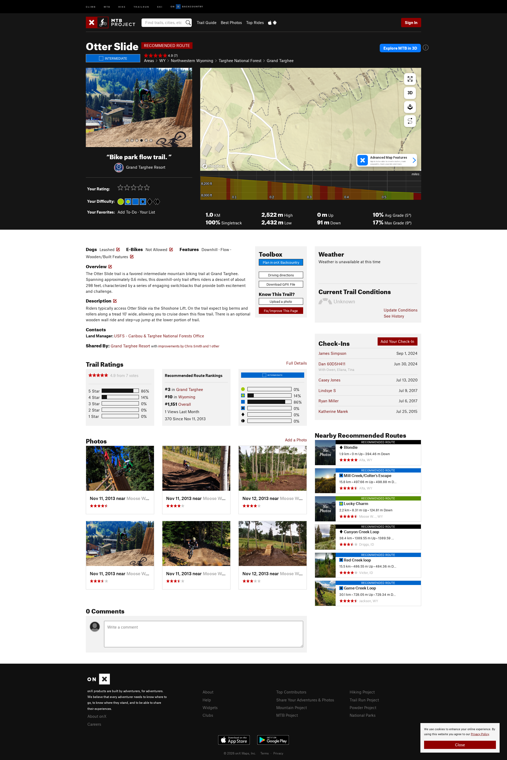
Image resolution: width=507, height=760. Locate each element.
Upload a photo (281, 301)
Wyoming (186, 396)
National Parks (362, 715)
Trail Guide (207, 22)
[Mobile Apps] (272, 22)
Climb (91, 6)
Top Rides (255, 22)
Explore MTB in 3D (400, 48)
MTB (107, 6)
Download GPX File (280, 284)
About (208, 692)
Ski (160, 6)
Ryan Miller (328, 400)
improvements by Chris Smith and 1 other (188, 346)
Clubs (208, 715)
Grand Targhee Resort (145, 166)
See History (394, 316)
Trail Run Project (364, 699)
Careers (94, 724)
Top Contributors (291, 692)
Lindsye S (327, 390)
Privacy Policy (480, 734)
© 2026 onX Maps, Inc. (240, 753)
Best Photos (231, 22)
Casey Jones (329, 379)
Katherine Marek (333, 411)
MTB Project (287, 715)
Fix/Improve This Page (281, 311)
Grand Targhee (280, 60)
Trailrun (141, 6)
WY (162, 60)
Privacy (278, 753)
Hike (122, 6)
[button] (91, 107)
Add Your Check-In (397, 341)
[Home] (113, 22)
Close (460, 744)
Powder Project (363, 707)
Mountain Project (291, 707)
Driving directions (281, 275)
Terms (264, 753)
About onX (96, 716)
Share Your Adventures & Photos (305, 699)
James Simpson (332, 353)
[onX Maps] (98, 683)
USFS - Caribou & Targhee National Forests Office (159, 335)
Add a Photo (296, 439)
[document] (460, 738)
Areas (149, 60)
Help (207, 699)
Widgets (210, 707)
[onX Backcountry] (187, 7)
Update (400, 310)
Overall (184, 404)
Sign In (411, 22)
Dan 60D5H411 (331, 363)
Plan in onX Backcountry (281, 262)
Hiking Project (362, 692)
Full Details (296, 363)
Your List (147, 212)
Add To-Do (127, 212)
